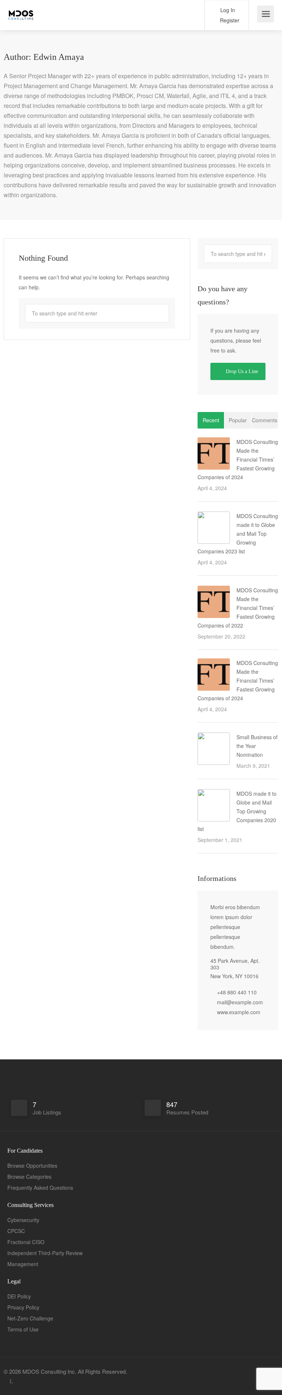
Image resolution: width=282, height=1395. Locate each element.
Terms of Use (23, 1329)
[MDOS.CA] (21, 11)
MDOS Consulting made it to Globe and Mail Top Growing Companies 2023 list (238, 533)
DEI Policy (19, 1296)
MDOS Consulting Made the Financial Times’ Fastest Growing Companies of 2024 (238, 459)
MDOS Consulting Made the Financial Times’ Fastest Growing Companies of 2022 (238, 607)
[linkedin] (11, 1381)
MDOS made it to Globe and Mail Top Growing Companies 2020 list (237, 811)
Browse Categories (29, 1176)
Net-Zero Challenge (30, 1318)
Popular (238, 420)
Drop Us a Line (241, 371)
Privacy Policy (23, 1307)
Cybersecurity (23, 1220)
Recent (211, 420)
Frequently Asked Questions (40, 1187)
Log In (227, 10)
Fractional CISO (25, 1242)
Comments (264, 420)
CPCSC (16, 1231)
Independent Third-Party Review (45, 1253)
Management (22, 1264)
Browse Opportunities (32, 1165)
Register (228, 20)
